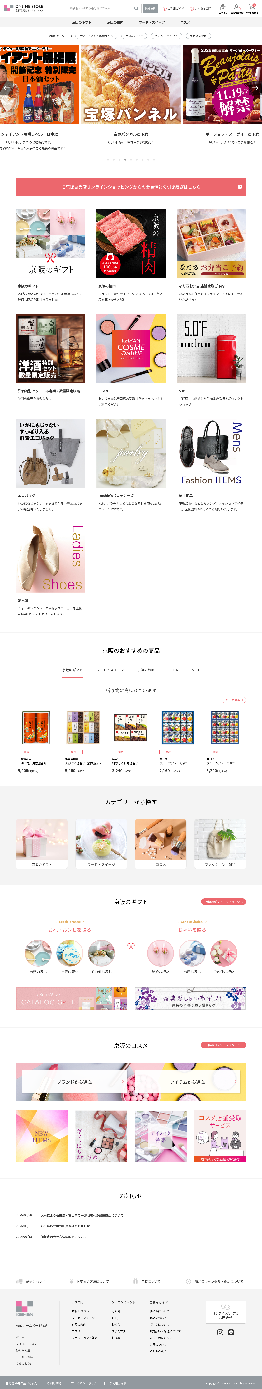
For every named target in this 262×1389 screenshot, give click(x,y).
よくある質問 (203, 9)
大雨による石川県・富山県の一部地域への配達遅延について (82, 1215)
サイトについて (159, 1311)
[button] (6, 88)
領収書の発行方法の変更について (64, 1236)
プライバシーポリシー (85, 1383)
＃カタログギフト (166, 36)
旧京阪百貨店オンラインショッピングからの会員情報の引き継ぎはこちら (131, 187)
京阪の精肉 (79, 1324)
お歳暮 (115, 1338)
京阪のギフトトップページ (222, 902)
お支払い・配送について (165, 1331)
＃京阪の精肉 (198, 36)
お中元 (115, 1318)
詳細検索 (150, 8)
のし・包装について (162, 1338)
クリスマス (118, 1331)
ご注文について (159, 1324)
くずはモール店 (26, 1344)
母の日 (115, 1311)
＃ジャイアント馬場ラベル (96, 36)
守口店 (20, 1337)
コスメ (76, 1331)
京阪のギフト (80, 1311)
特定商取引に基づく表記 (21, 1383)
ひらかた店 (23, 1350)
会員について (158, 1344)
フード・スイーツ (83, 1318)
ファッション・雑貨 (85, 1338)
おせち (115, 1324)
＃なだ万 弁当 (134, 36)
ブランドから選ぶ (74, 1082)
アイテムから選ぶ (187, 1082)
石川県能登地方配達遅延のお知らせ (65, 1226)
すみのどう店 (24, 1363)
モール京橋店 (24, 1357)
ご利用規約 (54, 1383)
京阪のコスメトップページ (222, 1045)
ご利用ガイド (176, 9)
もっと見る (233, 700)
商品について (158, 1318)
